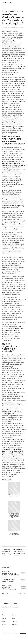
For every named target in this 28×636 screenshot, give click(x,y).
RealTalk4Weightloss (18, 27)
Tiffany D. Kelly (7, 2)
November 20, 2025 (23, 573)
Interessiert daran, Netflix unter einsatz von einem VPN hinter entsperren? (19, 552)
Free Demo (5, 593)
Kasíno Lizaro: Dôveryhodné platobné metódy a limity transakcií (10, 573)
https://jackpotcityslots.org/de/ (12, 43)
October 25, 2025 (21, 593)
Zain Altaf (10, 27)
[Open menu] (25, 2)
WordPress (23, 633)
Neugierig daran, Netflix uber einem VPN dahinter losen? (6, 552)
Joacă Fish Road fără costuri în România (8, 580)
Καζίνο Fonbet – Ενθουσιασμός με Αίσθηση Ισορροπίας (9, 587)
